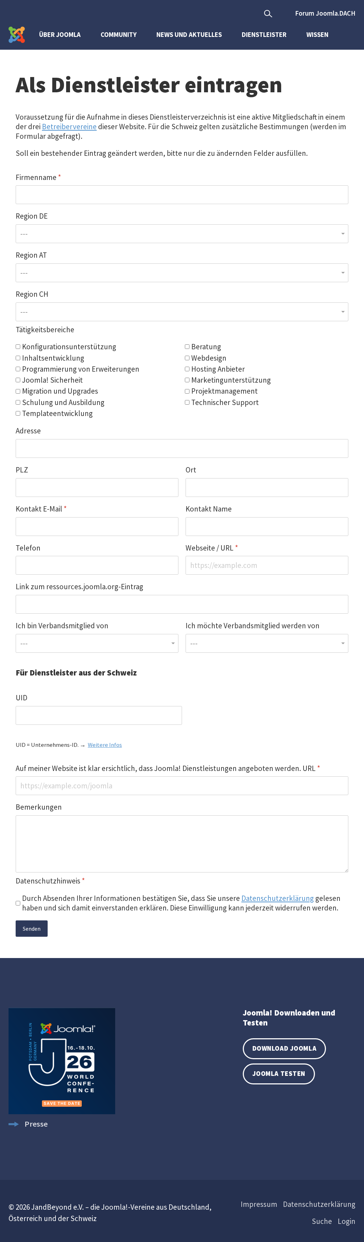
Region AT (31, 255)
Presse (36, 1124)
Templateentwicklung (57, 413)
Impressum (259, 1204)
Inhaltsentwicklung (53, 358)
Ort (191, 470)
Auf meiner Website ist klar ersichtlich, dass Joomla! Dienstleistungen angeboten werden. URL (168, 768)
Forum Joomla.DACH (325, 13)
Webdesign (208, 358)
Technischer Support (225, 402)
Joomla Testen (278, 1073)
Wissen (317, 35)
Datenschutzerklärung (277, 898)
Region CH (32, 294)
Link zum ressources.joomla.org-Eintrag (79, 586)
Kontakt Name (209, 509)
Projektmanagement (224, 391)
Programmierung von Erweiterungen (80, 369)
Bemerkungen (39, 807)
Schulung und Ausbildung (63, 402)
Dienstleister (264, 35)
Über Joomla (60, 35)
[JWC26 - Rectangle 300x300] (62, 1111)
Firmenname (38, 177)
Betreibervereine (69, 126)
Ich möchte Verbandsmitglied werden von (253, 625)
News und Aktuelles (189, 35)
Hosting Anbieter (218, 369)
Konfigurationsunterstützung (69, 346)
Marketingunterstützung (231, 380)
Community (118, 35)
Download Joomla (284, 1048)
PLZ (22, 470)
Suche (322, 1221)
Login (346, 1221)
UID (21, 697)
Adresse (28, 431)
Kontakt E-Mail (41, 509)
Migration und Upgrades (60, 391)
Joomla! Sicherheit (52, 380)
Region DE (32, 216)
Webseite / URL (212, 548)
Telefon (28, 548)
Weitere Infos (105, 745)
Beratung (206, 346)
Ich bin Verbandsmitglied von (62, 625)
